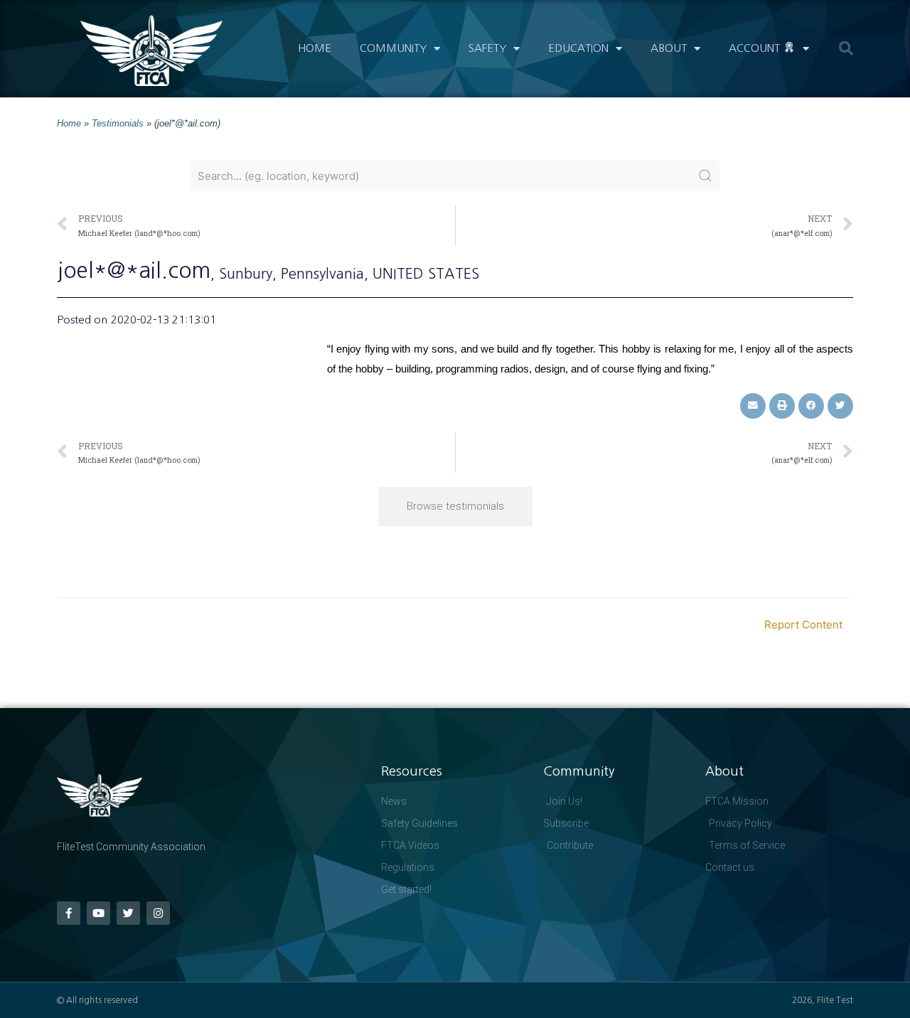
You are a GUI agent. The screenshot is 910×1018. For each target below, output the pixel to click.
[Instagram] (158, 913)
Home (314, 48)
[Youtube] (98, 913)
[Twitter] (128, 913)
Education (578, 48)
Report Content (803, 624)
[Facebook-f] (68, 913)
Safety (487, 48)
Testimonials (118, 123)
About (669, 48)
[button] (846, 48)
